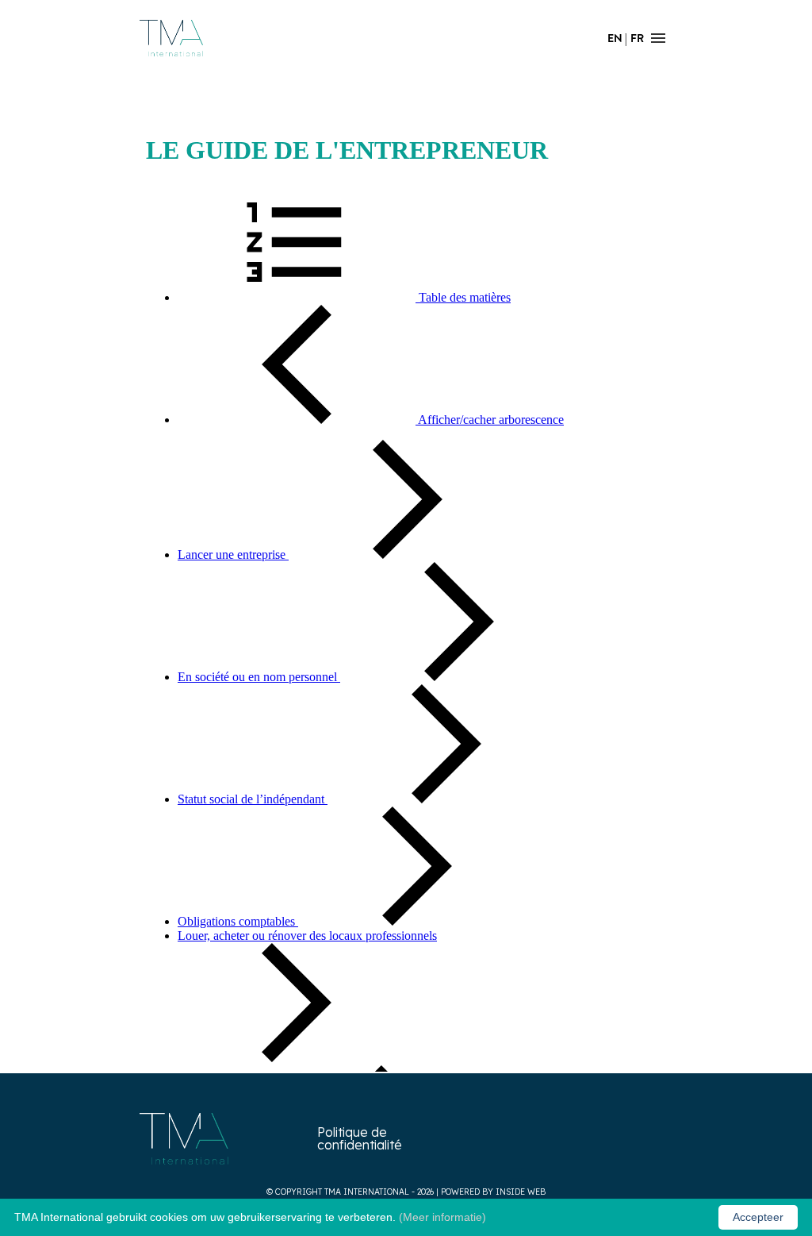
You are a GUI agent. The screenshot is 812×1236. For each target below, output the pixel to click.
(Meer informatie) (442, 1217)
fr (637, 38)
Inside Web (521, 1192)
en (614, 38)
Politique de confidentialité (359, 1138)
